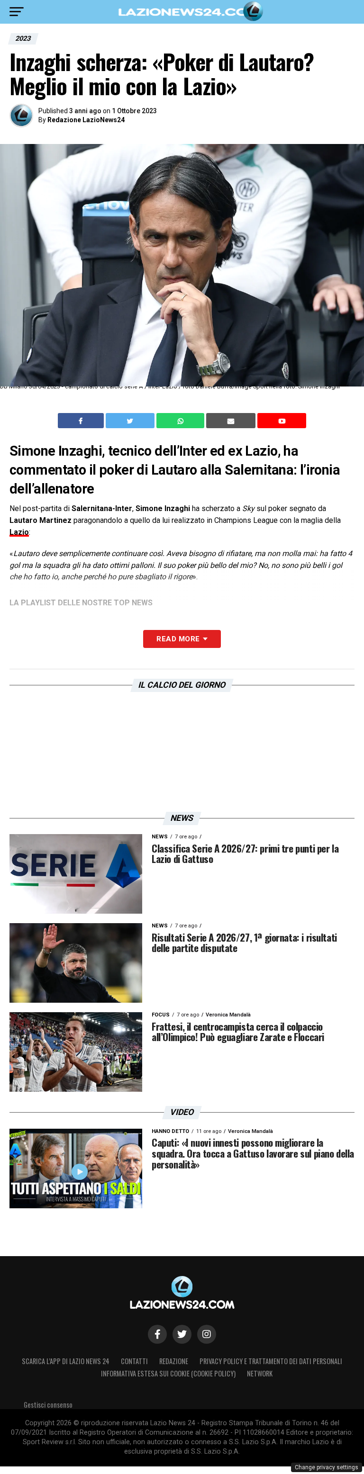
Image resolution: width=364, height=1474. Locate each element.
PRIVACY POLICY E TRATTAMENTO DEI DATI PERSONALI (271, 1361)
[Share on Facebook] (82, 420)
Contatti (134, 1361)
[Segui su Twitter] (182, 1334)
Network (260, 1373)
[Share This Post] (181, 420)
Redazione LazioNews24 (86, 120)
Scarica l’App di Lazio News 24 (65, 1361)
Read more (178, 639)
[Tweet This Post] (131, 420)
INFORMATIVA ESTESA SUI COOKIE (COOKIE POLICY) (168, 1373)
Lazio (19, 532)
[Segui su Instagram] (206, 1334)
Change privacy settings (326, 1467)
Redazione (173, 1361)
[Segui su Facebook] (157, 1334)
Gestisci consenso (48, 1405)
